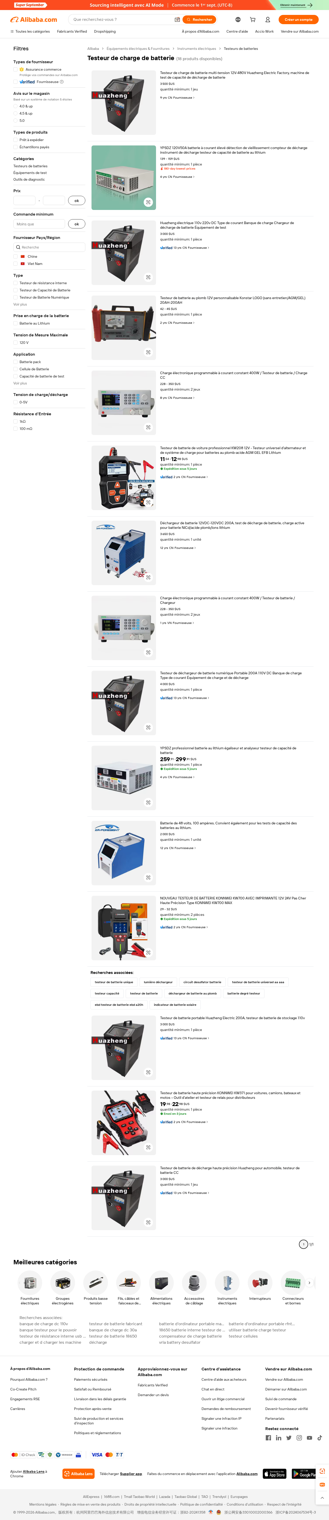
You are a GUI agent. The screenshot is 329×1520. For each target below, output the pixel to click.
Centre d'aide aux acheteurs (224, 1379)
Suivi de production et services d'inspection (98, 1420)
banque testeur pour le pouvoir (48, 1330)
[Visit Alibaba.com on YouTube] (309, 1438)
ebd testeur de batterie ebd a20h (119, 1005)
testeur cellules (243, 1336)
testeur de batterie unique (114, 982)
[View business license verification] (210, 1512)
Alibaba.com (247, 1474)
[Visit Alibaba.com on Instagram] (299, 1438)
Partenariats (275, 1418)
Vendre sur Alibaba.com (284, 1379)
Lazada (164, 1497)
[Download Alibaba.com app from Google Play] (305, 1474)
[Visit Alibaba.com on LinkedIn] (279, 1438)
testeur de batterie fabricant (115, 1323)
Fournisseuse (182, 97)
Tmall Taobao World (139, 1497)
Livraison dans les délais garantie (100, 1399)
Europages (239, 1497)
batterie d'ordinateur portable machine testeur (192, 1323)
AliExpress (91, 1497)
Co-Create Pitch (23, 1389)
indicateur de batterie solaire (175, 1005)
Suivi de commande (281, 1399)
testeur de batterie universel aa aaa (258, 982)
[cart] (254, 20)
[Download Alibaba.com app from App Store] (275, 1474)
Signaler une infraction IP (222, 1418)
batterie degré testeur (243, 993)
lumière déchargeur (158, 982)
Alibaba (93, 49)
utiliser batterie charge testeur (257, 1330)
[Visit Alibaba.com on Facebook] (268, 1438)
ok (77, 200)
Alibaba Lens (33, 1471)
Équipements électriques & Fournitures (138, 49)
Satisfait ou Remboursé (92, 1389)
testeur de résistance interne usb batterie (53, 1336)
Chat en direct (213, 1389)
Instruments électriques (196, 49)
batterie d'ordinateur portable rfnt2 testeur (262, 1323)
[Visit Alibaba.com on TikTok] (320, 1438)
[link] (322, 1471)
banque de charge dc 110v (44, 1323)
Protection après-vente (93, 1409)
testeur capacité (107, 993)
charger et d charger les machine (50, 1342)
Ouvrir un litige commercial (223, 1399)
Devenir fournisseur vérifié (286, 1409)
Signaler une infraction (219, 1428)
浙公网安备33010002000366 (248, 1512)
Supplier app (131, 1474)
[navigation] (49, 648)
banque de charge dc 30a (113, 1330)
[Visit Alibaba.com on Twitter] (289, 1438)
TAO (204, 1497)
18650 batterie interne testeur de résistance (192, 1330)
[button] (177, 19)
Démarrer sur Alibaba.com (286, 1389)
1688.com (112, 1497)
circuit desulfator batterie (202, 982)
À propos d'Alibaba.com (30, 1369)
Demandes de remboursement (226, 1409)
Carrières (17, 1409)
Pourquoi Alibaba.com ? (29, 1379)
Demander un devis (153, 1395)
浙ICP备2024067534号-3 (296, 1512)
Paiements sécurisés (90, 1379)
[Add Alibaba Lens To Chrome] (78, 1474)
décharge (98, 1342)
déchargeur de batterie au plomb (193, 993)
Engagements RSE (25, 1399)
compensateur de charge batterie (190, 1336)
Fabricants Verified (153, 1385)
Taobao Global (186, 1497)
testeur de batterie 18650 (113, 1336)
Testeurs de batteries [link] (241, 49)
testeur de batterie (144, 993)
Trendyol (219, 1497)
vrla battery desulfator (179, 1342)
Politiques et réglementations (97, 1433)
